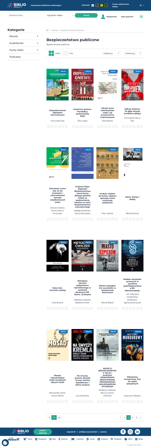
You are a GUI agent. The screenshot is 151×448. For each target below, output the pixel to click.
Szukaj (86, 15)
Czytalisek (80, 439)
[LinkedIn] (138, 431)
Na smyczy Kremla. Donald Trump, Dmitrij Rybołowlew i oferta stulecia (82, 380)
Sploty (140, 439)
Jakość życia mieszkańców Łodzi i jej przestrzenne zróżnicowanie (107, 112)
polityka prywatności (88, 432)
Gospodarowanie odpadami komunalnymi (57, 112)
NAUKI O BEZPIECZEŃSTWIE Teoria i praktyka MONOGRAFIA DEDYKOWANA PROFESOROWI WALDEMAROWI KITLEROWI (107, 377)
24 (59, 417)
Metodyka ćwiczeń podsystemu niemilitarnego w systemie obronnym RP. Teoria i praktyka (82, 288)
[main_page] (47, 30)
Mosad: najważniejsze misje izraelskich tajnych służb (57, 378)
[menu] (57, 85)
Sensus (92, 439)
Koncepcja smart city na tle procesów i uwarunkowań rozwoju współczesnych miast (57, 195)
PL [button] (141, 5)
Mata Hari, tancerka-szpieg (58, 289)
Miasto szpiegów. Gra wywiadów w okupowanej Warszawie (107, 289)
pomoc (104, 432)
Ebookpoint (42, 439)
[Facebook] (124, 431)
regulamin (71, 432)
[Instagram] (131, 431)
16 (54, 417)
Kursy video (16, 50)
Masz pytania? (127, 17)
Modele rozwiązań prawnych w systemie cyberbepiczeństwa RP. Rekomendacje (132, 285)
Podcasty (15, 56)
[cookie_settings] (5, 442)
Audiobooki (16, 43)
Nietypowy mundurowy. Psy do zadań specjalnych (132, 380)
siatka (57, 53)
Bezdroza (64, 439)
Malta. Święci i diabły (132, 198)
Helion (29, 439)
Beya (54, 439)
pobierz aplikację (43, 431)
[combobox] (62, 15)
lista (71, 53)
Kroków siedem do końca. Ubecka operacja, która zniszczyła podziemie (107, 198)
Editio (130, 439)
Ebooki (13, 36)
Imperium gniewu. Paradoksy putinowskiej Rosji (82, 112)
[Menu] (141, 16)
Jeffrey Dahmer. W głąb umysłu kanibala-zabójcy (132, 111)
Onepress (104, 439)
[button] (29, 36)
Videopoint (118, 439)
